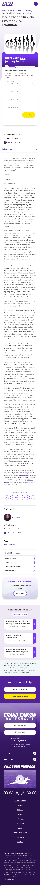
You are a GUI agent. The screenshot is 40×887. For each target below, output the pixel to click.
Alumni (20, 805)
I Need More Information (20, 696)
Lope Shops (20, 824)
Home (4, 11)
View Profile (16, 517)
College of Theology (14, 533)
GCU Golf (20, 842)
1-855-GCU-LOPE (20, 725)
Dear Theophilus (9, 544)
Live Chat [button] (21, 732)
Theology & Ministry (24, 11)
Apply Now (20, 593)
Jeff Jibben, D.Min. (13, 142)
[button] (20, 83)
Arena (20, 814)
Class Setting (10, 89)
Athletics (20, 810)
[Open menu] (36, 4)
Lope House (20, 837)
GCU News (20, 819)
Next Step (28, 115)
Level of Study (10, 81)
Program (9, 105)
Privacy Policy (9, 879)
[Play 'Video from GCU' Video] (20, 779)
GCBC (20, 828)
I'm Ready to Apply (20, 689)
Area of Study (10, 97)
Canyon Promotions (20, 833)
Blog (12, 11)
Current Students (20, 801)
